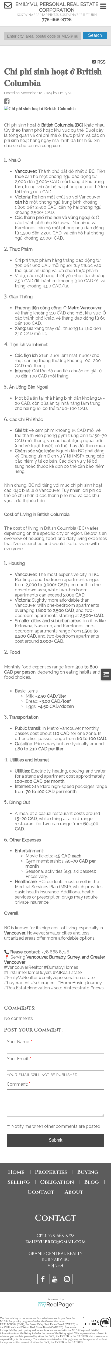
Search (95, 35)
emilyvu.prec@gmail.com (55, 1242)
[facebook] (43, 1279)
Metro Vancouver (85, 307)
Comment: (18, 1084)
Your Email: (18, 1058)
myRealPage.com (55, 1305)
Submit (55, 1140)
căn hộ (21, 202)
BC (92, 171)
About (74, 1192)
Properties (51, 1172)
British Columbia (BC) (62, 125)
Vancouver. (15, 933)
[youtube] (56, 1279)
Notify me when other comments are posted (55, 1126)
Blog (91, 1182)
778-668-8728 (57, 19)
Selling (18, 1182)
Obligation (57, 1182)
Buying (87, 1172)
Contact (40, 1192)
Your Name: (19, 1041)
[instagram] (68, 1279)
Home (16, 1172)
